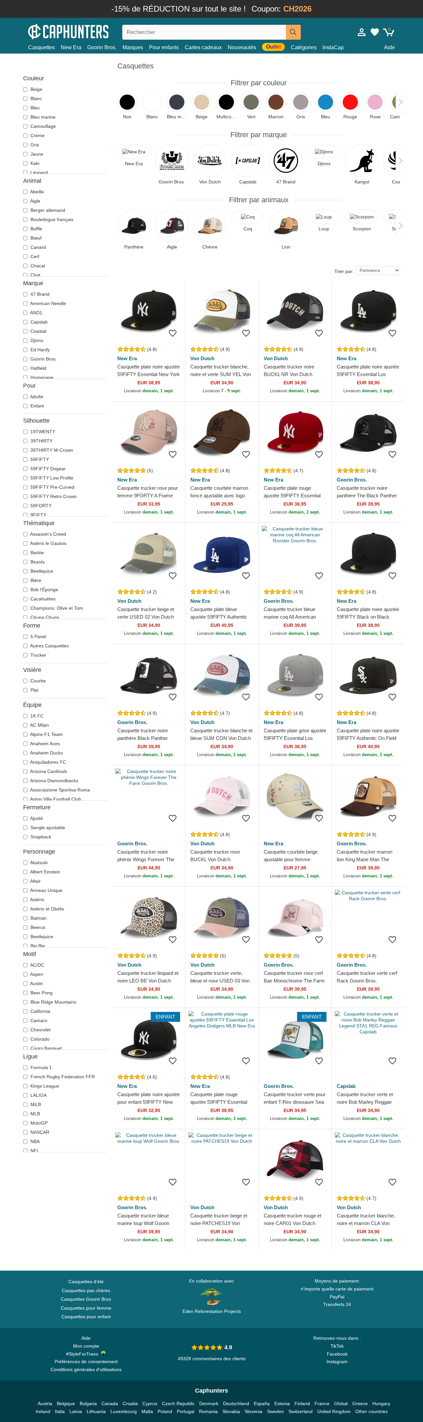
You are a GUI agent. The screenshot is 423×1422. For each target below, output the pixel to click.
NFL (34, 1150)
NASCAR (39, 1132)
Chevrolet (40, 1029)
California (39, 1011)
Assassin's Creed (47, 534)
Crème (37, 135)
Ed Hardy (39, 349)
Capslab (38, 322)
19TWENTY (42, 431)
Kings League (44, 1086)
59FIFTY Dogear (47, 468)
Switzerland (300, 1411)
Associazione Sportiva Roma (59, 789)
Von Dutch (202, 358)
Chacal (37, 265)
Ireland (43, 1411)
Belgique (66, 1403)
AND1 (35, 312)
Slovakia (231, 1411)
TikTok (337, 1346)
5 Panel (37, 636)
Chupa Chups (44, 617)
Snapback (40, 836)
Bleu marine (42, 117)
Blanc (35, 98)
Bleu (34, 107)
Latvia (75, 1411)
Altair (35, 881)
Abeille (36, 191)
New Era (71, 47)
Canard (37, 247)
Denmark (208, 1403)
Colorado (39, 1039)
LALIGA (38, 1095)
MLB (34, 1113)
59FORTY (40, 505)
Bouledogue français (51, 219)
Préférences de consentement (86, 1361)
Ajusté (36, 818)
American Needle (47, 303)
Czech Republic (178, 1403)
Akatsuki (38, 862)
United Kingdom (334, 1411)
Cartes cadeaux (203, 47)
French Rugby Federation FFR (62, 1076)
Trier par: (344, 271)
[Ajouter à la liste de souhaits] (172, 333)
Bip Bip (37, 945)
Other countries (371, 1411)
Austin (36, 983)
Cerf (34, 256)
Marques (133, 47)
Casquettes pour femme (86, 1308)
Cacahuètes (42, 598)
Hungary (381, 1403)
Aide (389, 47)
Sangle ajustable (47, 827)
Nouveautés (242, 47)
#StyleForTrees (83, 1354)
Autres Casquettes (49, 645)
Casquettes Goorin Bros (86, 1299)
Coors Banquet (45, 1048)
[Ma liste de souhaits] (375, 32)
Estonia (282, 1403)
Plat (33, 690)
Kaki (34, 163)
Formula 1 (40, 1067)
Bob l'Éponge (43, 589)
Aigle (34, 201)
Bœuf (35, 238)
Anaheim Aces (44, 743)
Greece (360, 1403)
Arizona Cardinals (48, 771)
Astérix (36, 899)
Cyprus (149, 1403)
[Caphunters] (86, 31)
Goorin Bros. (102, 47)
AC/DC (36, 965)
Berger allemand (47, 210)
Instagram (337, 1361)
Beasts (37, 561)
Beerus (37, 927)
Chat (34, 275)
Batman (38, 918)
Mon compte (86, 1346)
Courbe (37, 680)
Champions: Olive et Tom (56, 608)
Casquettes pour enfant (86, 1316)
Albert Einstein (44, 871)
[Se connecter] (362, 32)
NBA (34, 1141)
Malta (147, 1411)
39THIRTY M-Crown (51, 450)
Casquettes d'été (86, 1281)
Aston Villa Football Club (55, 799)
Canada (109, 1403)
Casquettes (41, 47)
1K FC (36, 715)
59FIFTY (39, 459)
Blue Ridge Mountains (52, 1002)
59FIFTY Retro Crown (53, 496)
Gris (34, 144)
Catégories (304, 47)
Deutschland (236, 1403)
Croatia (130, 1403)
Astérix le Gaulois (47, 543)
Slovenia (253, 1411)
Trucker (37, 655)
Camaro (38, 1020)
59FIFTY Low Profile (51, 477)
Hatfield (37, 368)
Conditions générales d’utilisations (86, 1369)
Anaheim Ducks (46, 752)
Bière (35, 580)
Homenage (41, 377)
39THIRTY (41, 440)
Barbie (36, 552)
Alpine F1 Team (46, 734)
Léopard (38, 172)
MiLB (35, 1104)
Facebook (337, 1354)
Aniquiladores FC (47, 762)
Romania (208, 1411)
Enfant (36, 405)
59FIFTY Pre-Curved (51, 487)
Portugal (185, 1411)
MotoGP (38, 1123)
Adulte (36, 396)
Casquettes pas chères (86, 1290)
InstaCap (333, 47)
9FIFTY (37, 515)
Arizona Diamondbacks (53, 780)
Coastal (37, 331)
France (322, 1403)
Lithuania (96, 1411)
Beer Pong (41, 992)
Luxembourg (123, 1411)
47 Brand (39, 294)
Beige (35, 89)
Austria (45, 1403)
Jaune (36, 154)
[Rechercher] (293, 32)
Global (341, 1403)
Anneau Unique (45, 890)
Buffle (35, 228)
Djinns (36, 340)
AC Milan (39, 725)
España (262, 1403)
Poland (165, 1411)
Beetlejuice (41, 571)
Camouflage (42, 126)
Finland (302, 1403)
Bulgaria (88, 1403)
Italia (60, 1411)
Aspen (36, 974)
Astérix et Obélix (46, 908)
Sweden (275, 1411)
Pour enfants (164, 47)
